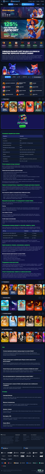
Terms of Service (37, 439)
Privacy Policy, (33, 439)
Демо (6, 109)
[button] (3, 77)
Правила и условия (26, 436)
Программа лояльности (17, 437)
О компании (17, 436)
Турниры (16, 439)
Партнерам (25, 440)
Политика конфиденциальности (26, 439)
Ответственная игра (26, 437)
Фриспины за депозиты (17, 441)
